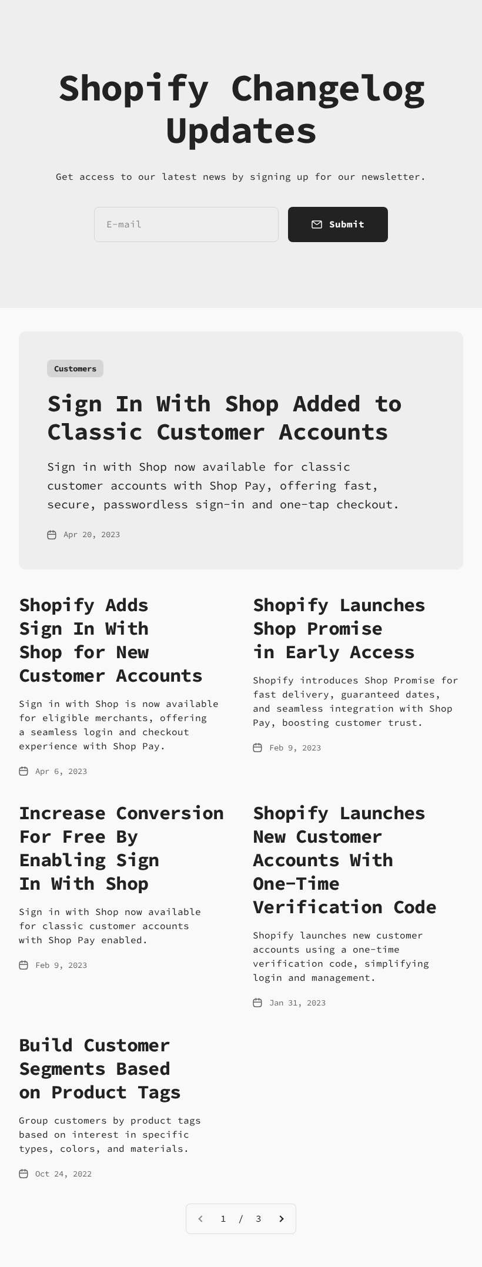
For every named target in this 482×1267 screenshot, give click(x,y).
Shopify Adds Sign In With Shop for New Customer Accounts (110, 640)
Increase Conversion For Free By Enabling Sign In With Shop (121, 848)
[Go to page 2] (281, 1219)
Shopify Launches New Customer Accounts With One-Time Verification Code (344, 860)
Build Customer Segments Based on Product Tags (99, 1068)
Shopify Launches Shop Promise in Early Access (339, 628)
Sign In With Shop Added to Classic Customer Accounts (224, 417)
